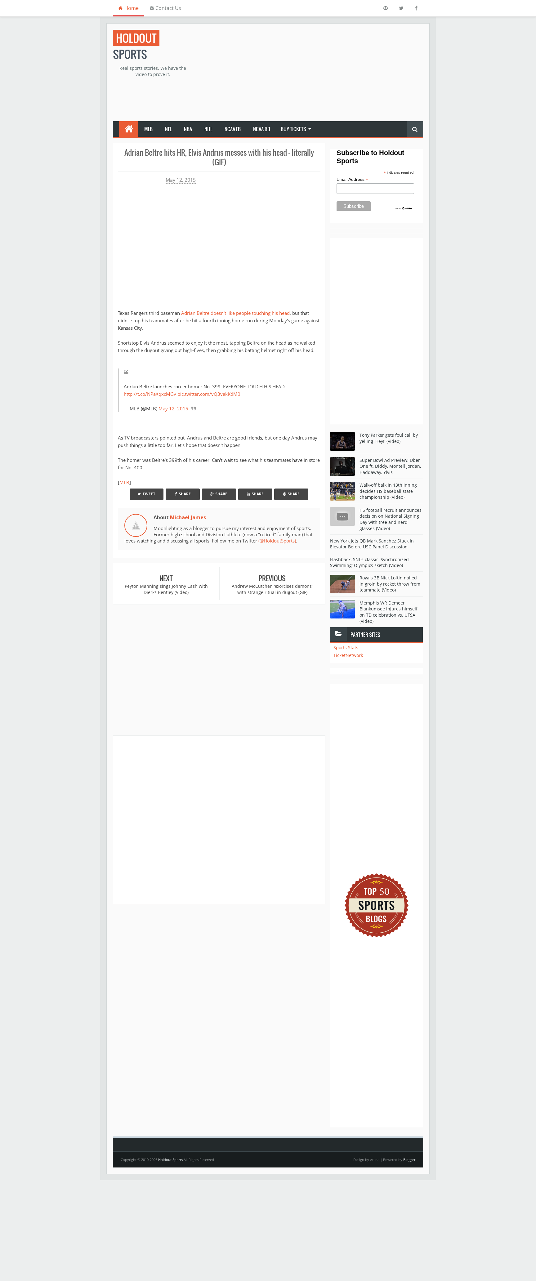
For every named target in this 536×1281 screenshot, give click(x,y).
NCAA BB (261, 129)
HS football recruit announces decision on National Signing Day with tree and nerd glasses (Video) (391, 519)
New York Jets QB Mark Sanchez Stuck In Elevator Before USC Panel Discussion (372, 544)
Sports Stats (345, 647)
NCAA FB (233, 129)
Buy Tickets (293, 129)
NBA (188, 129)
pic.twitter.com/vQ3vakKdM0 (208, 394)
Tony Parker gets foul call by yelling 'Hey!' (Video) (389, 438)
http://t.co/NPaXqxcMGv (150, 394)
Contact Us (167, 8)
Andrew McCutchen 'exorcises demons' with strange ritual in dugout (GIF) (272, 589)
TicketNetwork (348, 655)
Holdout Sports (170, 1159)
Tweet (148, 494)
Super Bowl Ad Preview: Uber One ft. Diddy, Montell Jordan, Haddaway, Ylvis (390, 466)
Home (131, 8)
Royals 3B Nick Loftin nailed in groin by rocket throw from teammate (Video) (390, 584)
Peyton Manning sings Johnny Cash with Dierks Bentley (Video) (166, 589)
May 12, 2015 (173, 408)
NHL (208, 129)
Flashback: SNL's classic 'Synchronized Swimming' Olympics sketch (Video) (369, 562)
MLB (148, 129)
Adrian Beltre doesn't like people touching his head (235, 313)
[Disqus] (219, 819)
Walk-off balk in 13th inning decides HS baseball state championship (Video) (388, 491)
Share (185, 494)
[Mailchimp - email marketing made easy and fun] (403, 207)
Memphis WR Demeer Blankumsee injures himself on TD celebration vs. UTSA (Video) (389, 612)
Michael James (188, 517)
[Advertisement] (310, 73)
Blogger (409, 1159)
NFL (168, 129)
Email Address (352, 179)
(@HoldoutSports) (277, 541)
